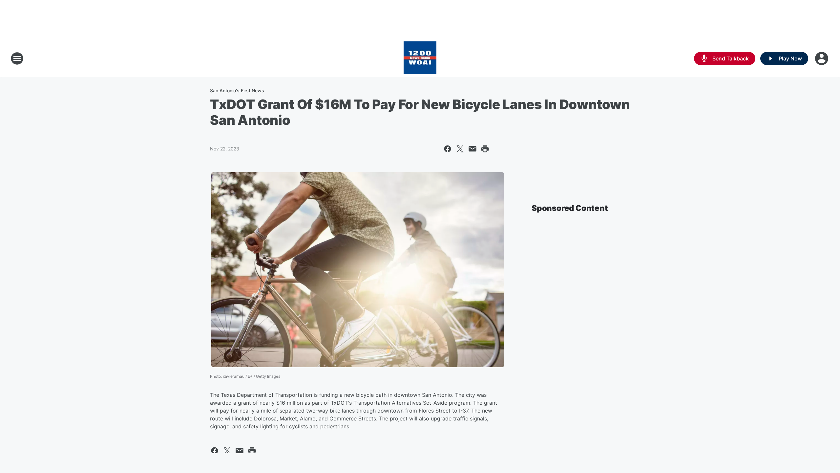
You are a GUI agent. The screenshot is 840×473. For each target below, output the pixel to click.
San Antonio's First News (237, 90)
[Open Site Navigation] (17, 58)
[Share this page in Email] (472, 148)
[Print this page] (485, 148)
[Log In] (822, 58)
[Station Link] (420, 58)
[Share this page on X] (460, 148)
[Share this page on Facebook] (447, 148)
